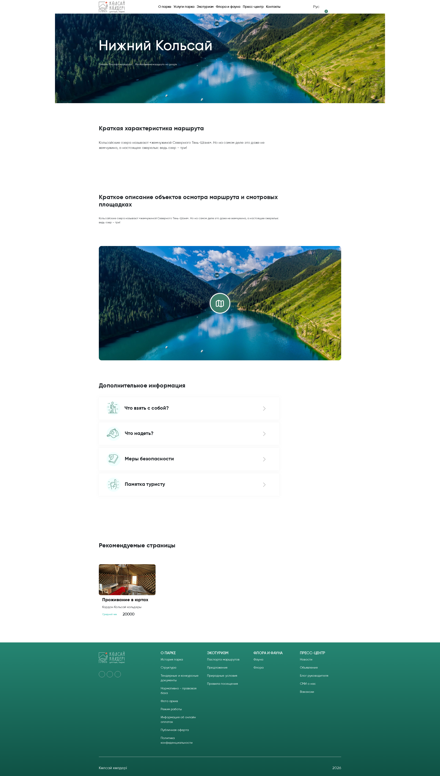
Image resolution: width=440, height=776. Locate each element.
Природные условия (222, 675)
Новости (306, 659)
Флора (258, 667)
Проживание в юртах (125, 599)
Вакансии (307, 692)
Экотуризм (205, 7)
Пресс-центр (253, 7)
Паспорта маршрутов (223, 659)
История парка (172, 659)
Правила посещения (222, 684)
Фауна (258, 659)
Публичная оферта (175, 730)
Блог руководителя (314, 675)
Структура (168, 667)
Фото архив (169, 701)
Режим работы (171, 709)
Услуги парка (184, 7)
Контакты (273, 7)
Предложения (217, 667)
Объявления (309, 667)
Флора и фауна (228, 7)
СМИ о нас (308, 684)
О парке (164, 7)
